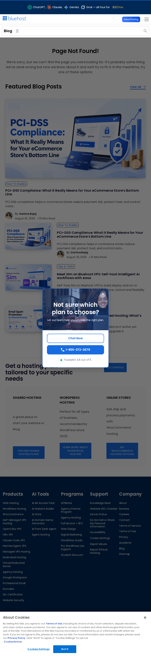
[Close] (145, 617)
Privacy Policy (16, 638)
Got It (65, 649)
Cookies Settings (38, 649)
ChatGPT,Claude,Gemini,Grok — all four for (78, 7)
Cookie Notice (13, 641)
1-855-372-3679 (78, 350)
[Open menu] (145, 19)
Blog (8, 30)
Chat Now (75, 338)
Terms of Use (54, 623)
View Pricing (131, 19)
